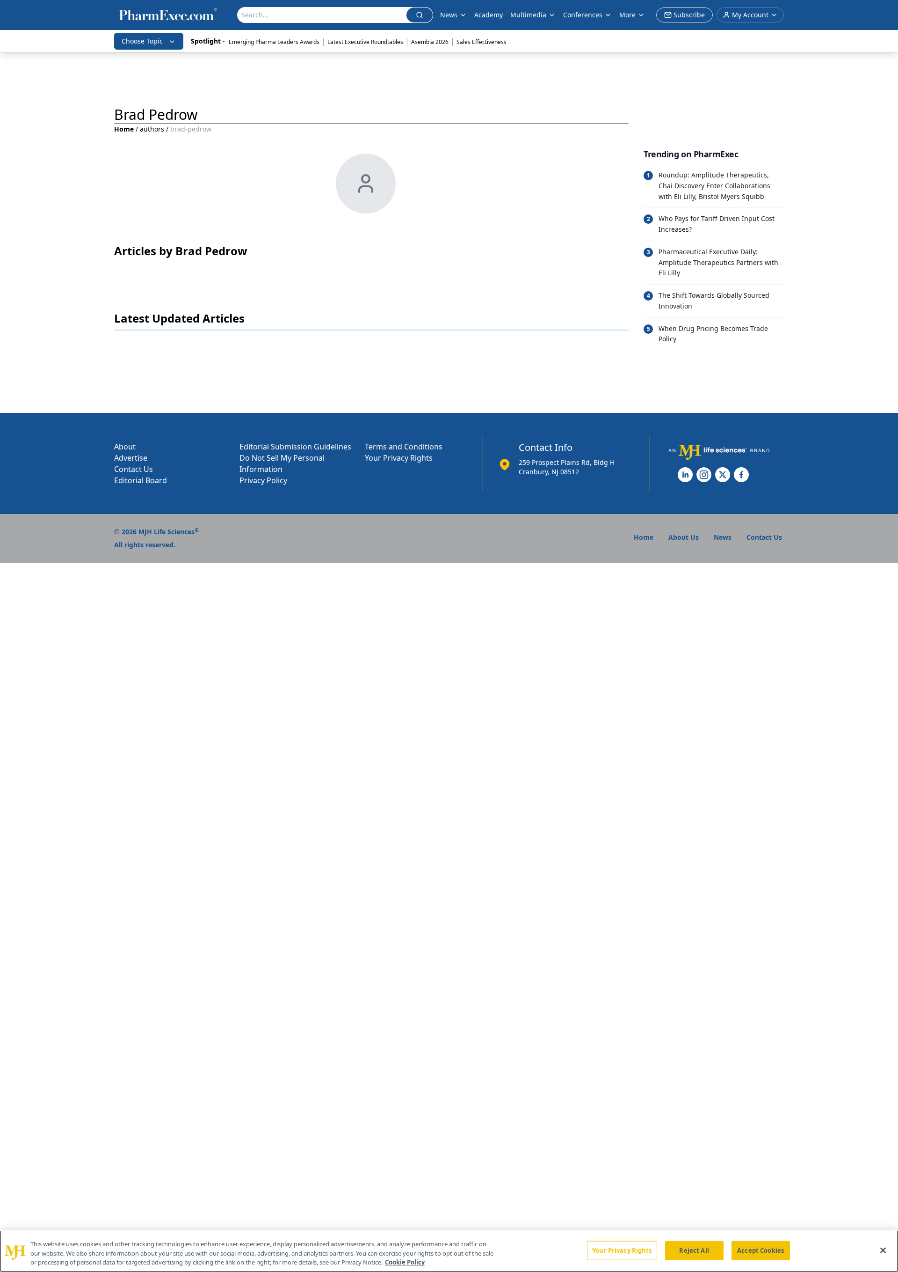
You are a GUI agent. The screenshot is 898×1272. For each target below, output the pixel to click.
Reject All (694, 1250)
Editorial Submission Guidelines (295, 446)
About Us (683, 537)
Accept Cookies (760, 1250)
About (125, 446)
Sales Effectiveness (481, 42)
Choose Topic (142, 41)
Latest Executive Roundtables (365, 42)
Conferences (582, 14)
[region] (449, 1251)
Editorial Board (140, 480)
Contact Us (133, 469)
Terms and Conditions (403, 446)
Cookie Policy (405, 1262)
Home (124, 129)
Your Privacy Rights (399, 458)
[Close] (883, 1250)
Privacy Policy (263, 480)
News (448, 14)
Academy (488, 14)
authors (152, 129)
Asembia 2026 (430, 42)
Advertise (130, 458)
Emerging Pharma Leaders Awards (274, 42)
